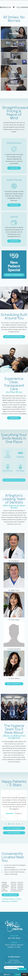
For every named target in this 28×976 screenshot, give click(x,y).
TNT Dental (21, 962)
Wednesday (5, 886)
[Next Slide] (22, 824)
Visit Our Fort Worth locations (14, 967)
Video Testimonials (14, 828)
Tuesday (4, 884)
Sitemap (10, 961)
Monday (4, 882)
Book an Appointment (10, 895)
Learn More (14, 418)
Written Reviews (14, 833)
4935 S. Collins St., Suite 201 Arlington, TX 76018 (14, 946)
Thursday (5, 887)
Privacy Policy (17, 961)
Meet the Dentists (14, 684)
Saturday (5, 891)
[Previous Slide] (6, 824)
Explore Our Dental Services (14, 480)
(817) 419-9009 (14, 938)
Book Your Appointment (14, 337)
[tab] (9, 824)
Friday (4, 889)
